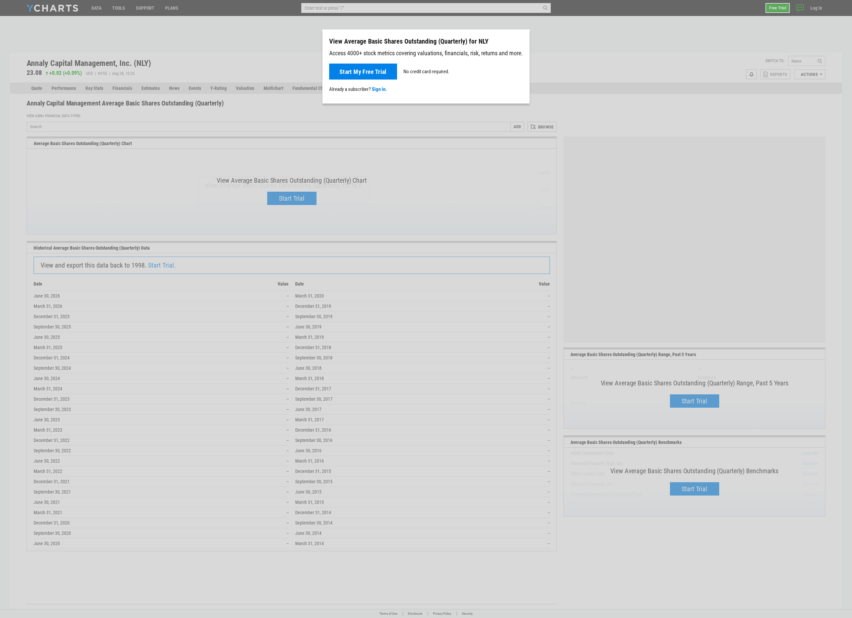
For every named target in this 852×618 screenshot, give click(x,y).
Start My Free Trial (363, 71)
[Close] (522, 40)
